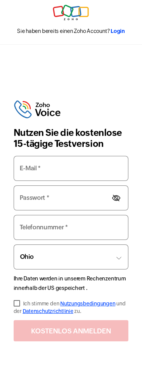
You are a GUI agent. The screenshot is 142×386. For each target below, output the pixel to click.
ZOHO (71, 12)
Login (118, 31)
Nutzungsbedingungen (87, 303)
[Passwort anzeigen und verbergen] (116, 198)
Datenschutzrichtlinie (48, 311)
